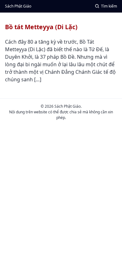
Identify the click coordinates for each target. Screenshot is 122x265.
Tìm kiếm (109, 6)
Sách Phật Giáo (18, 6)
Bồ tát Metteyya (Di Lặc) (41, 27)
